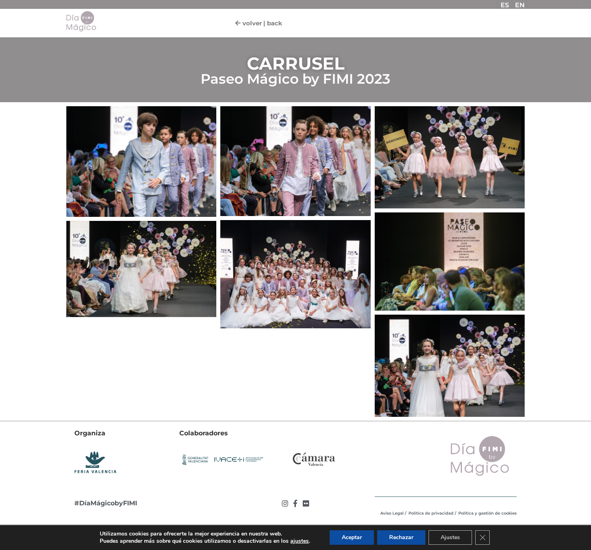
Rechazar (401, 537)
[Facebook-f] (295, 503)
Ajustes (450, 537)
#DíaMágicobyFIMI (105, 503)
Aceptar (352, 537)
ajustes (299, 541)
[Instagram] (285, 503)
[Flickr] (306, 503)
